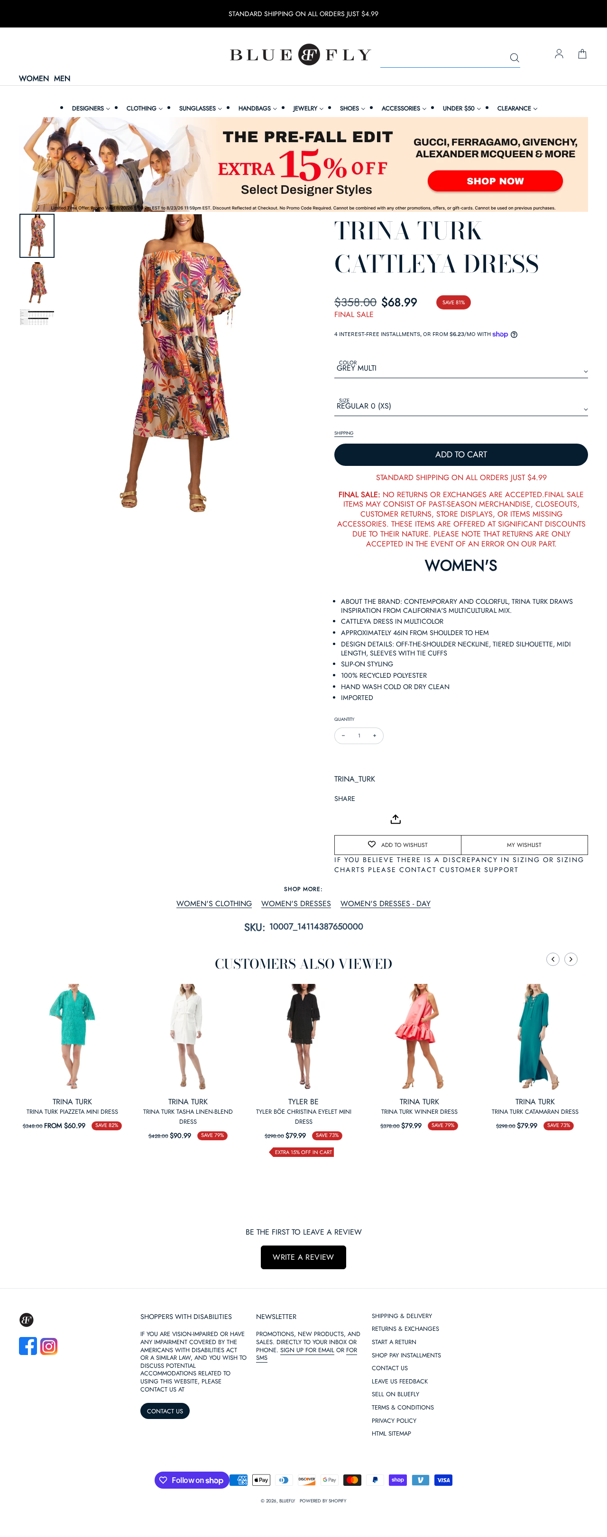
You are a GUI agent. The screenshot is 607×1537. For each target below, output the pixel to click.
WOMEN (34, 79)
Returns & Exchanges (405, 1329)
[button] (553, 959)
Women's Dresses (296, 904)
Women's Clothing (214, 904)
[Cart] (582, 54)
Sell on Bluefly (395, 1395)
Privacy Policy (394, 1421)
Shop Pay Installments (406, 1356)
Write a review (303, 1257)
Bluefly (287, 1501)
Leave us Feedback (400, 1382)
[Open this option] (72, 1037)
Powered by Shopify (323, 1501)
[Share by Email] (341, 819)
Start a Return (394, 1342)
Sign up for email (307, 1350)
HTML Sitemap (391, 1434)
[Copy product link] (362, 819)
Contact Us (390, 1368)
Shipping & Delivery (402, 1316)
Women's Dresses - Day (385, 904)
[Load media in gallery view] (37, 235)
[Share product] (395, 819)
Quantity (344, 719)
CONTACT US (165, 1411)
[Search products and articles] (514, 58)
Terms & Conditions (403, 1408)
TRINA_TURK (354, 778)
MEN (62, 79)
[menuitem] (90, 108)
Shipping (343, 433)
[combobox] (450, 58)
